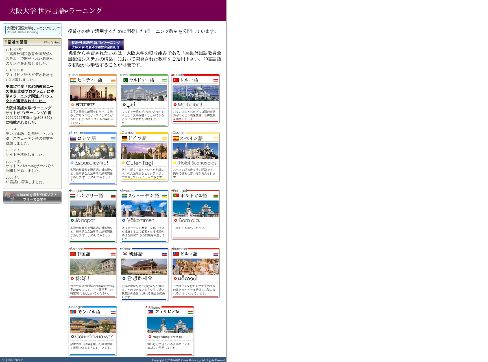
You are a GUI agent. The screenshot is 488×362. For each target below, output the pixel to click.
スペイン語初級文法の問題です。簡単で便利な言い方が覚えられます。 (194, 173)
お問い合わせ (14, 359)
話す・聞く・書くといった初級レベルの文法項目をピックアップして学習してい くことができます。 (143, 173)
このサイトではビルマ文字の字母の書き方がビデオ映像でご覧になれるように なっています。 (194, 289)
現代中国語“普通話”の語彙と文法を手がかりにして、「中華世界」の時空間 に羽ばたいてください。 (92, 289)
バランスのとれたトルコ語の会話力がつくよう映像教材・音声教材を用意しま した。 (194, 115)
